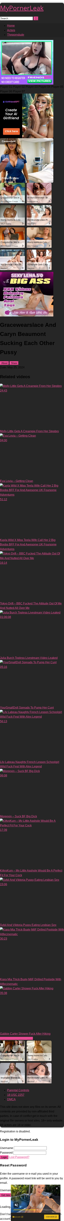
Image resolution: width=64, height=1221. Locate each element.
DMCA (11, 1099)
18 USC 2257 (15, 1094)
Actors (11, 30)
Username (6, 1148)
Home (11, 25)
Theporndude (15, 34)
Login (4, 1157)
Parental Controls (18, 1090)
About (4, 363)
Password (6, 1152)
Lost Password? (19, 1157)
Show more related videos (16, 1038)
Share (14, 363)
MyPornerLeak (22, 8)
